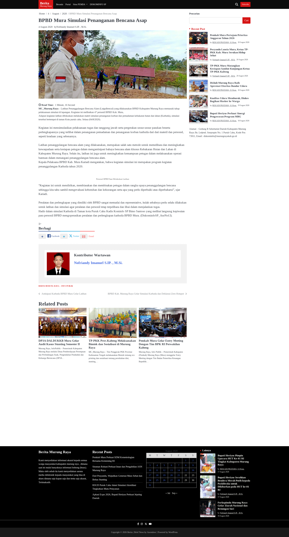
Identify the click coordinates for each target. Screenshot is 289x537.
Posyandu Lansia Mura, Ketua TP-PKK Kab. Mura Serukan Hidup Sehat (229, 52)
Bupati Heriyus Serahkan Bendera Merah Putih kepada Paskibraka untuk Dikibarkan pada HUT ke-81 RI (234, 483)
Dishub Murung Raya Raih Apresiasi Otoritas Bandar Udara (228, 84)
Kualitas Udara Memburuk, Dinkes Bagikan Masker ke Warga (229, 99)
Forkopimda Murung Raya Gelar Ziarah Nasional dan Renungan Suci (232, 505)
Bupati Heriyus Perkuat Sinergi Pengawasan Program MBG (227, 115)
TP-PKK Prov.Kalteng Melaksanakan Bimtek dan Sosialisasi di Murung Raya (112, 344)
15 (186, 470)
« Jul (168, 493)
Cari (246, 20)
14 (178, 470)
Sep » (174, 493)
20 (171, 475)
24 (150, 480)
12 (164, 470)
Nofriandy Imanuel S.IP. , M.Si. (71, 27)
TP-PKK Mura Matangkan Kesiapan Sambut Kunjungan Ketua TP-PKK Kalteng (230, 68)
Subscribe (245, 4)
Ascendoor (151, 532)
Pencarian (194, 13)
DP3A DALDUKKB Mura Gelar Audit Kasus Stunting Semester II (59, 342)
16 (193, 470)
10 (150, 470)
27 (171, 480)
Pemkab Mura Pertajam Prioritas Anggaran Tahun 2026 (229, 36)
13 (171, 470)
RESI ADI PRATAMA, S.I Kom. (224, 42)
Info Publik (67, 286)
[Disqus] (113, 404)
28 (178, 480)
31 (150, 485)
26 (164, 480)
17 (150, 475)
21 (178, 475)
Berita (44, 3)
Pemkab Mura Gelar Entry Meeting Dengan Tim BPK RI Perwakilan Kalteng (161, 344)
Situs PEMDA (79, 4)
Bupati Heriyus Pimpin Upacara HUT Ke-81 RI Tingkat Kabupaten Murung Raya (233, 460)
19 (164, 475)
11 (157, 470)
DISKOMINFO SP (98, 4)
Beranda (59, 4)
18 (157, 475)
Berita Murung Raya (49, 286)
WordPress (172, 532)
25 (157, 480)
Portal (68, 4)
